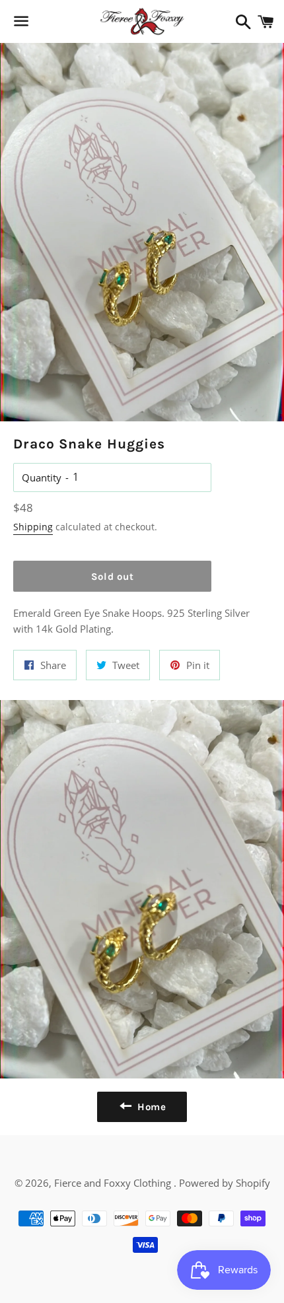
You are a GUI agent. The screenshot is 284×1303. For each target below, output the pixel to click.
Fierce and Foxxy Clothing (114, 1182)
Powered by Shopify (224, 1182)
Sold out (112, 576)
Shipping (33, 526)
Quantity (41, 477)
